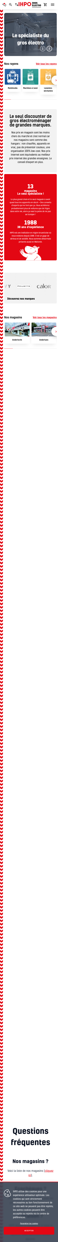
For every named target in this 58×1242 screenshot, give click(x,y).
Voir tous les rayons (46, 63)
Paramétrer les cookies (29, 1223)
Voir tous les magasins (45, 317)
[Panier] (45, 4)
